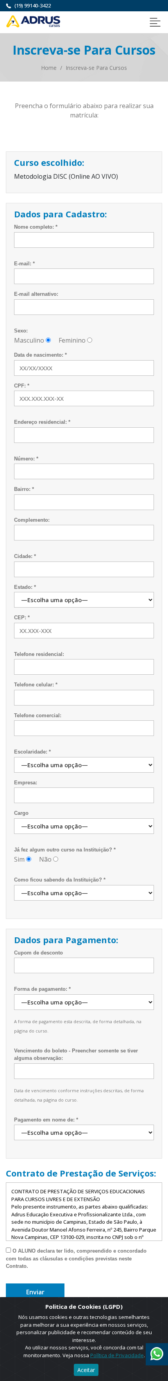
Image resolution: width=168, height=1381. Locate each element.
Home (49, 67)
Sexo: (21, 331)
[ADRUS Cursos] (33, 20)
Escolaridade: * (32, 752)
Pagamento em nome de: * (46, 1120)
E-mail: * (24, 264)
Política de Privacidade (117, 1355)
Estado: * (25, 587)
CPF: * (21, 386)
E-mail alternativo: (36, 294)
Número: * (26, 459)
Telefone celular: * (35, 685)
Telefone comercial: (37, 715)
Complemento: (32, 520)
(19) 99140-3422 (32, 5)
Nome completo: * (35, 227)
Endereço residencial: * (42, 422)
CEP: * (22, 617)
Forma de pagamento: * (42, 989)
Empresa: (25, 783)
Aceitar (86, 1370)
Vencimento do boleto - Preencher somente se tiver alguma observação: (76, 1054)
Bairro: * (24, 489)
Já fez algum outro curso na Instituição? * (65, 850)
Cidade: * (25, 556)
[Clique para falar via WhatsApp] (156, 1351)
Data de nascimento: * (40, 355)
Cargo (21, 813)
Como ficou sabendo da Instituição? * (59, 880)
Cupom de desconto (38, 953)
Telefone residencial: (39, 654)
